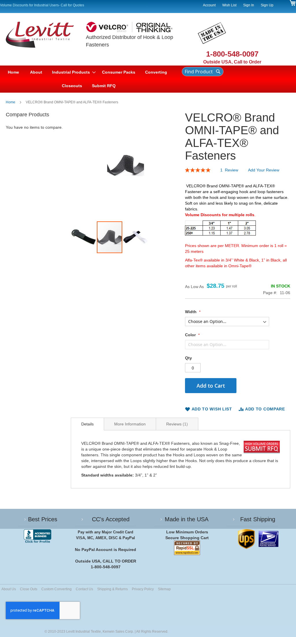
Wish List (229, 5)
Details (87, 424)
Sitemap (164, 589)
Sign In (248, 5)
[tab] (87, 424)
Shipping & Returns (112, 589)
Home (10, 102)
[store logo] (46, 44)
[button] (84, 237)
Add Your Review (263, 170)
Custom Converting (56, 589)
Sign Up (267, 5)
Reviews (176, 424)
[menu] (88, 79)
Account (209, 5)
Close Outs (28, 589)
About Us (8, 589)
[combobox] (202, 71)
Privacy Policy (143, 589)
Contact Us (84, 589)
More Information (130, 424)
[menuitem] (36, 72)
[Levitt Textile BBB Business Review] (37, 536)
